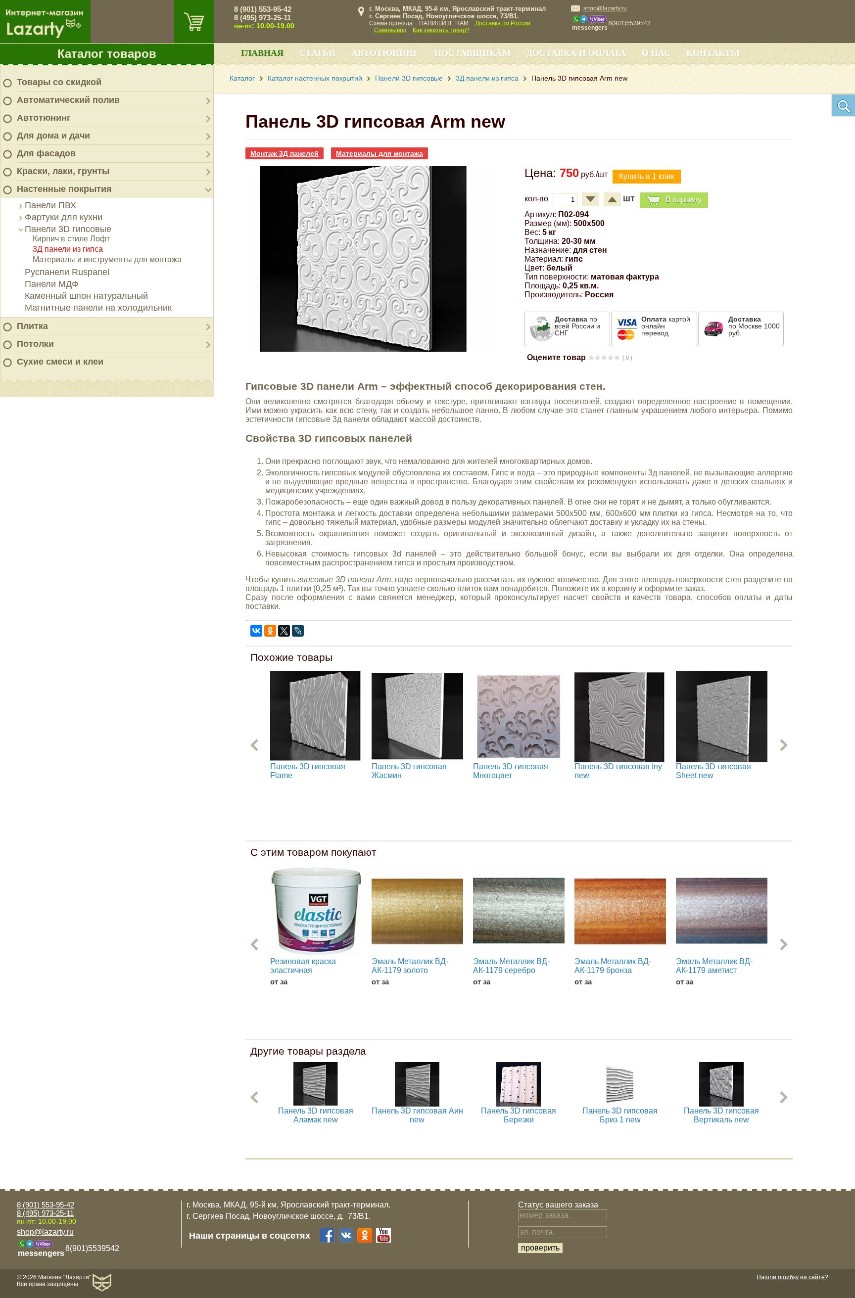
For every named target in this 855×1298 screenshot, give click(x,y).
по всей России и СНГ (577, 326)
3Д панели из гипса (68, 249)
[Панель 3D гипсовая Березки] (518, 1104)
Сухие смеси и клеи (60, 362)
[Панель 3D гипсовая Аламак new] (315, 1104)
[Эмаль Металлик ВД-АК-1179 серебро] (519, 911)
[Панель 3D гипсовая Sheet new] (721, 716)
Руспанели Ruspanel (67, 272)
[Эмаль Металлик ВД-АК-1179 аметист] (721, 911)
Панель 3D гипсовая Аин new (417, 1115)
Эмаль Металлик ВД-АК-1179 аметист (714, 965)
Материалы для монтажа (379, 153)
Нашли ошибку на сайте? (792, 1277)
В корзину (683, 199)
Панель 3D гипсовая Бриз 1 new (620, 1115)
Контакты (713, 53)
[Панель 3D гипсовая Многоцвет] (519, 716)
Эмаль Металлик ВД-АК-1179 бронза (612, 965)
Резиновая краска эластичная (303, 965)
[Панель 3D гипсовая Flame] (316, 716)
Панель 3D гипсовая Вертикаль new (721, 1115)
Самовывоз (390, 30)
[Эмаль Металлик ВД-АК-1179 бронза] (620, 911)
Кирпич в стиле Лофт (71, 238)
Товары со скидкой (59, 82)
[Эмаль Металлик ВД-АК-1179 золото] (417, 911)
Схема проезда (391, 23)
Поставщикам (472, 53)
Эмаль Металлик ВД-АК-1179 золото (410, 965)
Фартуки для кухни (63, 217)
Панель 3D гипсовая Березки (518, 1115)
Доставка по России (502, 23)
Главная (262, 53)
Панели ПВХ (50, 205)
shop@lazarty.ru (605, 8)
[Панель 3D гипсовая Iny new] (620, 716)
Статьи (317, 53)
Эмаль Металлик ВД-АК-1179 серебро (511, 965)
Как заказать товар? (441, 30)
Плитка (32, 326)
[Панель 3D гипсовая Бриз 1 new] (620, 1104)
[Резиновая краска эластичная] (316, 911)
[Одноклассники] (270, 631)
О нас (656, 53)
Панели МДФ (52, 284)
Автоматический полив (68, 100)
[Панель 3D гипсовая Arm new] (369, 349)
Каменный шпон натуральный (86, 296)
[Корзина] (194, 21)
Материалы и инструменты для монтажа (107, 259)
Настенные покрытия (64, 189)
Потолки (35, 344)
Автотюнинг (44, 118)
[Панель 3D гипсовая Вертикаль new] (721, 1104)
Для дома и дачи (53, 135)
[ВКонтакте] (256, 631)
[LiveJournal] (298, 631)
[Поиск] (843, 105)
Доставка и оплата (576, 53)
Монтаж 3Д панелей (284, 153)
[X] (284, 631)
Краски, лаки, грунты (63, 171)
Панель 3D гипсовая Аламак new (315, 1115)
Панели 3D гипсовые (68, 229)
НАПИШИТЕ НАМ (444, 23)
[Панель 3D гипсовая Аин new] (417, 1104)
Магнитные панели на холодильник (98, 308)
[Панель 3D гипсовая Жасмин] (417, 716)
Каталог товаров (106, 53)
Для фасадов (46, 153)
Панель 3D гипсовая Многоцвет (510, 771)
